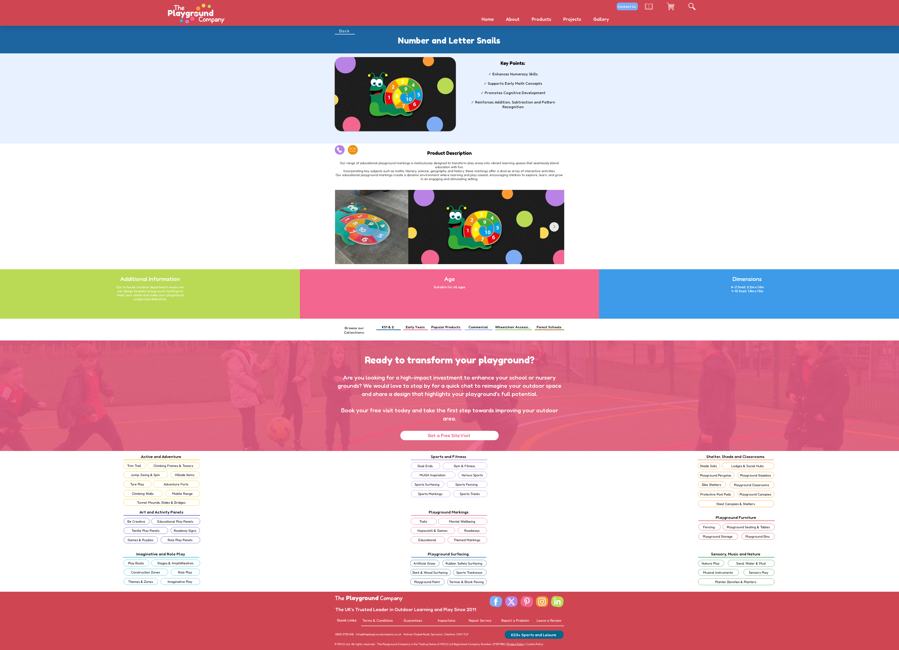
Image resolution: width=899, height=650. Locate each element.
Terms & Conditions (377, 620)
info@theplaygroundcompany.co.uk (378, 634)
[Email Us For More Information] (353, 150)
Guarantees (413, 620)
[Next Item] (554, 227)
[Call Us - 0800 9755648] (340, 150)
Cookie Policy (534, 644)
